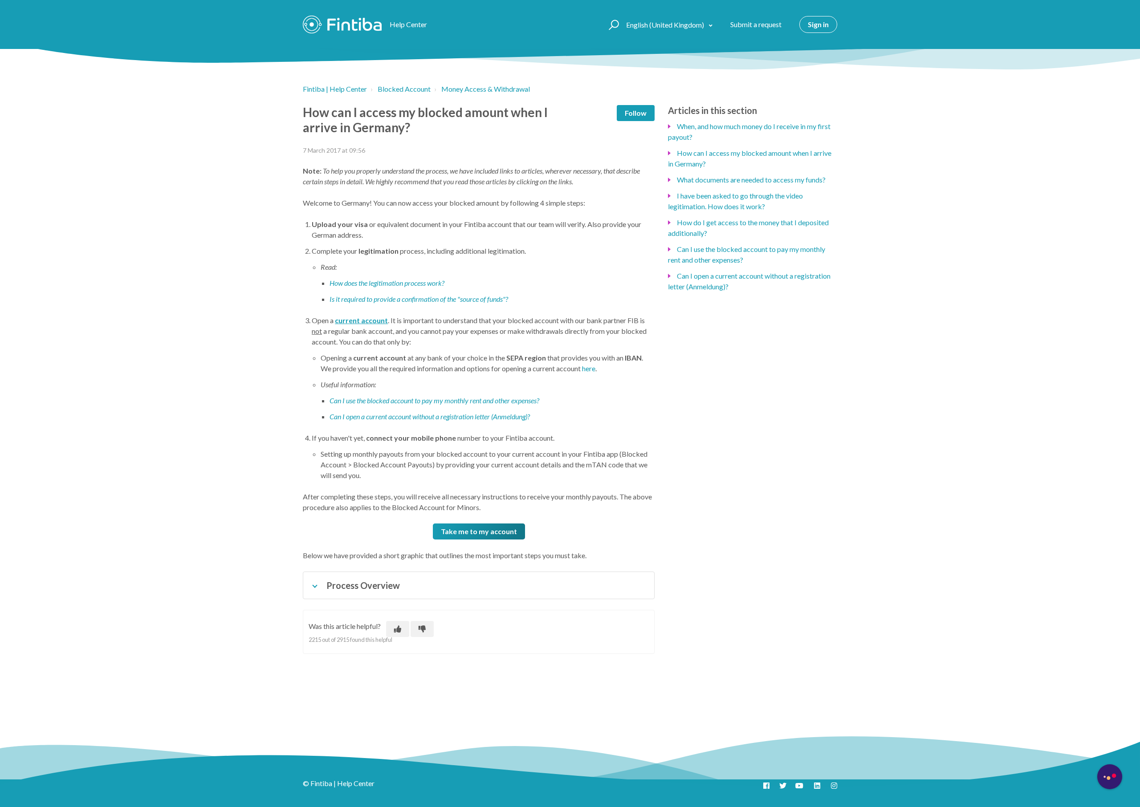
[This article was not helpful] (422, 629)
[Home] (342, 24)
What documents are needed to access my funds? (751, 179)
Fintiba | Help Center (335, 89)
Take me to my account (479, 531)
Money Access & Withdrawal (485, 89)
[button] (612, 24)
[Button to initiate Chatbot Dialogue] (1109, 776)
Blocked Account (404, 89)
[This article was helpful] (397, 629)
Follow (636, 113)
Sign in (818, 24)
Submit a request (756, 24)
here (588, 368)
